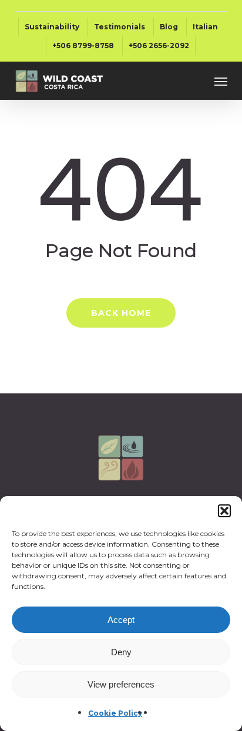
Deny (121, 652)
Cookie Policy (115, 713)
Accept (121, 620)
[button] (224, 511)
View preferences (121, 684)
